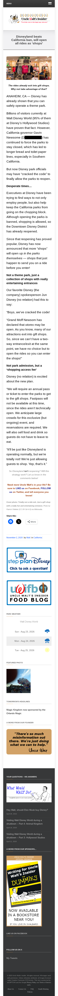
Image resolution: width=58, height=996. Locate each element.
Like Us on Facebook (16, 933)
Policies (30, 992)
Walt (28, 537)
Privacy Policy (31, 982)
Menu (9, 4)
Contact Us (22, 989)
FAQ (32, 989)
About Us (11, 989)
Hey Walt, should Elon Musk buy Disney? (27, 810)
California (38, 537)
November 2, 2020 (14, 537)
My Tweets (11, 958)
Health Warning (43, 989)
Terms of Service (45, 982)
